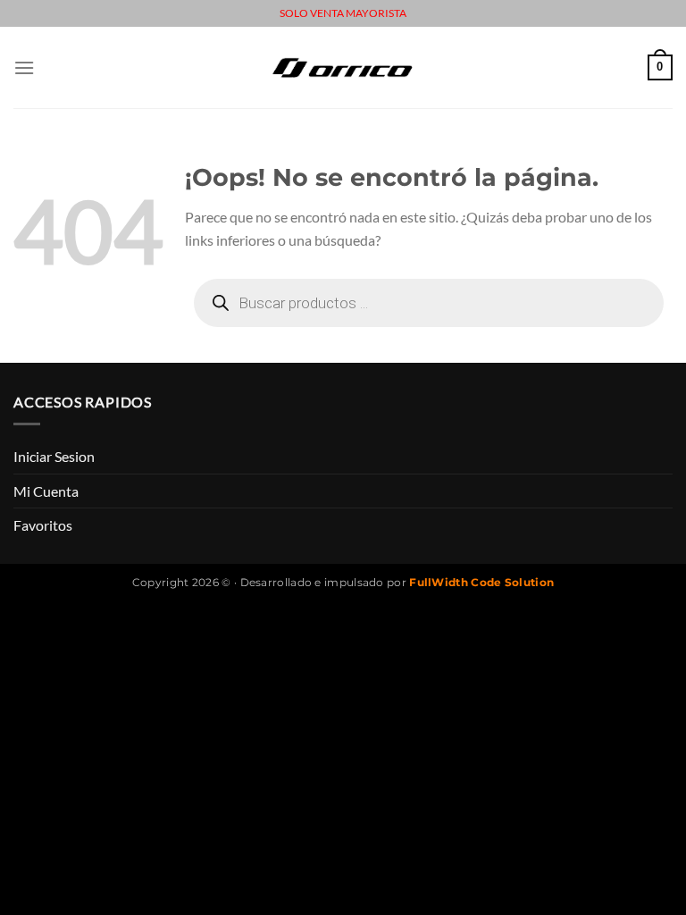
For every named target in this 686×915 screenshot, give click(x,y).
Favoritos (42, 524)
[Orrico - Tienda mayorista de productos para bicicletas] (343, 67)
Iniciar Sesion (54, 456)
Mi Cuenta (46, 491)
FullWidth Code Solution (481, 582)
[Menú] (24, 67)
